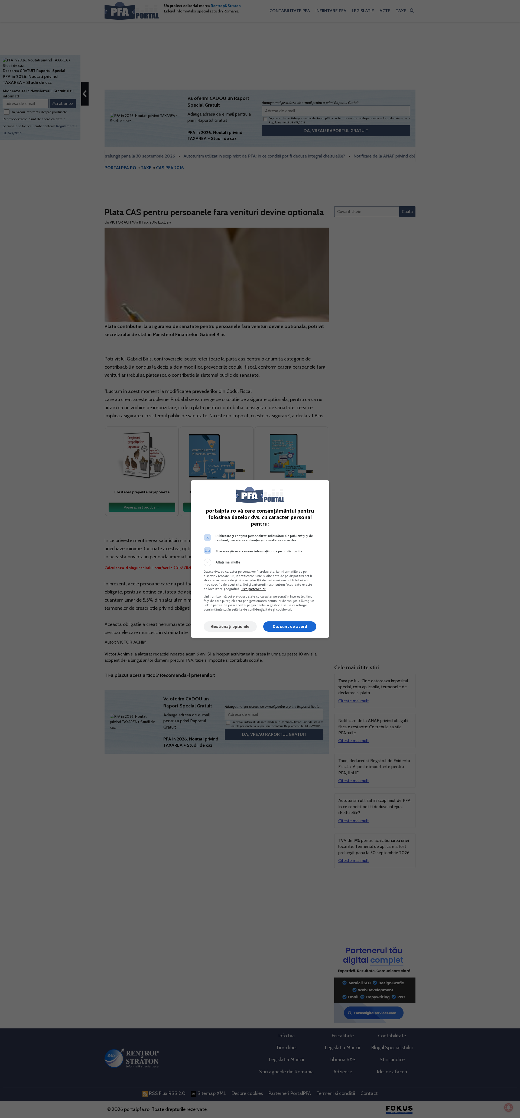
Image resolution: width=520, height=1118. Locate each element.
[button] (260, 562)
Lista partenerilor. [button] (253, 589)
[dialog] (260, 559)
